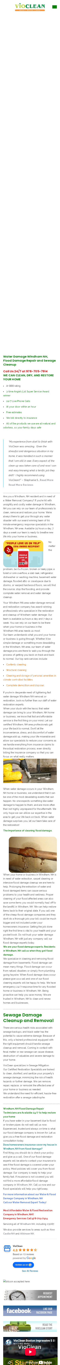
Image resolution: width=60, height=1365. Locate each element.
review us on (21, 1264)
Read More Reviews (21, 484)
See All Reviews (30, 1270)
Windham (27, 1224)
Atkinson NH (27, 1233)
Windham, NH (24, 1185)
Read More (46, 480)
